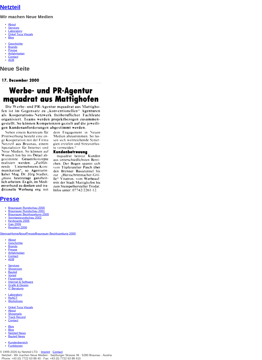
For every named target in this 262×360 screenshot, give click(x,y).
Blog (11, 37)
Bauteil (12, 272)
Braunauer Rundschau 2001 (26, 211)
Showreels (15, 313)
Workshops (15, 301)
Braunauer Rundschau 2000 (26, 207)
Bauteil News (16, 336)
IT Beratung (16, 288)
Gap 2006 (14, 224)
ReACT (13, 297)
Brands (12, 47)
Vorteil (12, 275)
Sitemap (5, 233)
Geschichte (15, 43)
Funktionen (15, 345)
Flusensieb (15, 278)
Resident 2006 (17, 227)
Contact (13, 56)
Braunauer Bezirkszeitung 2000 (28, 214)
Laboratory (15, 31)
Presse (12, 50)
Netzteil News (17, 333)
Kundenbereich (18, 342)
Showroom (15, 268)
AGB (11, 60)
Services (13, 27)
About (12, 24)
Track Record (17, 317)
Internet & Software (20, 281)
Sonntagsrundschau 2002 (25, 217)
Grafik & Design (18, 285)
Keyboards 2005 (18, 220)
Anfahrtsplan (16, 53)
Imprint (45, 351)
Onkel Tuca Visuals (20, 34)
